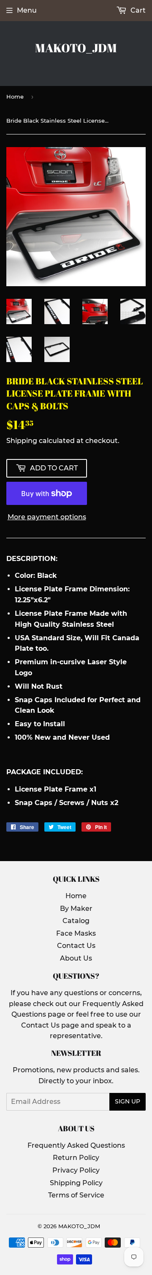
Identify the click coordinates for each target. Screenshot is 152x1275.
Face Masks (76, 933)
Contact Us (76, 946)
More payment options (47, 517)
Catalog (76, 921)
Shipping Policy (76, 1183)
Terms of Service (76, 1195)
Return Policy (76, 1158)
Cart (137, 10)
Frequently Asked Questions (76, 1145)
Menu (27, 10)
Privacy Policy (76, 1170)
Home (15, 96)
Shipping (21, 441)
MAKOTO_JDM (76, 48)
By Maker (76, 909)
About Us (76, 958)
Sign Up (127, 1101)
